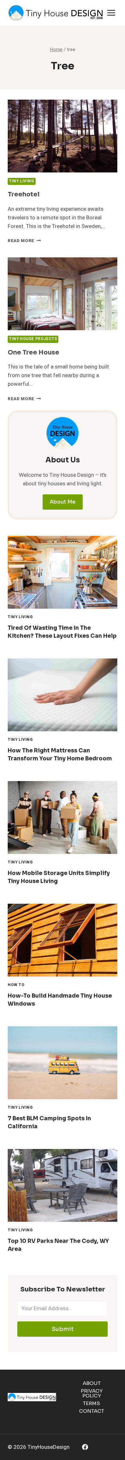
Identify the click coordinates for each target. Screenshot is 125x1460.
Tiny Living (21, 181)
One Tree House (33, 352)
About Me (63, 501)
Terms (91, 1403)
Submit (63, 1329)
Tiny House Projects (33, 339)
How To (16, 985)
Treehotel (23, 194)
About (92, 1383)
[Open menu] (111, 12)
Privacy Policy (92, 1393)
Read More (24, 241)
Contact (91, 1411)
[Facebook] (85, 1447)
